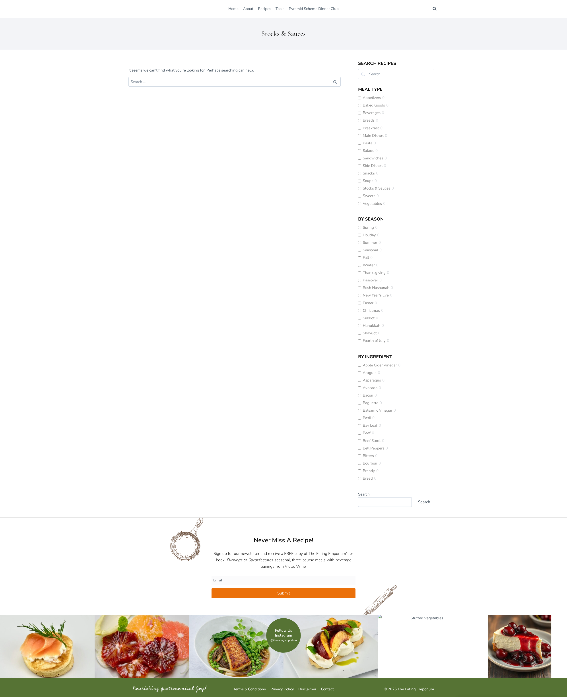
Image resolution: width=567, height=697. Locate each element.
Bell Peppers (373, 448)
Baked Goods (374, 105)
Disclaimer (307, 689)
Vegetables (372, 203)
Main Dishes (373, 135)
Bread (368, 478)
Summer (370, 242)
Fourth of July (374, 340)
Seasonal (370, 250)
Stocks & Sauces (376, 188)
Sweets (369, 196)
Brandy (369, 471)
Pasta (367, 143)
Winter (369, 265)
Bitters (368, 455)
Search (364, 494)
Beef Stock (372, 440)
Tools (280, 8)
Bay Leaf (370, 425)
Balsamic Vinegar (377, 410)
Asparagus (372, 380)
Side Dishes (373, 165)
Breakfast (371, 128)
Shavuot (370, 333)
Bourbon (370, 463)
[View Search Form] (435, 9)
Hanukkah (371, 325)
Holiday (369, 235)
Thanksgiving (374, 272)
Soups (368, 180)
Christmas (371, 310)
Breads (369, 120)
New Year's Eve (376, 295)
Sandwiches (373, 158)
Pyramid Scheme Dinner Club (314, 8)
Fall (366, 257)
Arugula (370, 372)
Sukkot (369, 318)
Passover (370, 280)
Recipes (264, 8)
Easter (368, 303)
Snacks (369, 173)
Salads (368, 150)
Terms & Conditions (249, 689)
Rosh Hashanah (376, 287)
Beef (367, 433)
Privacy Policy (282, 689)
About (248, 8)
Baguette (370, 403)
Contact (327, 689)
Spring (368, 227)
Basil (367, 418)
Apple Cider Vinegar (380, 365)
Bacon (368, 395)
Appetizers (372, 97)
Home (233, 8)
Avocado (370, 387)
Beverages (372, 112)
